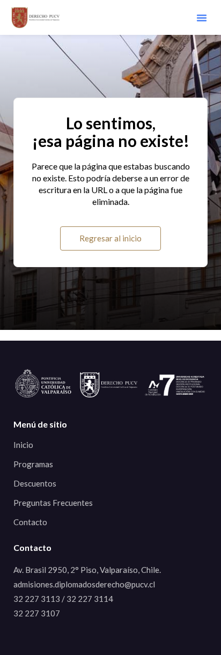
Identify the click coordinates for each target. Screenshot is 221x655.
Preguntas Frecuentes (53, 502)
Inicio (23, 445)
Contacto (30, 522)
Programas (33, 464)
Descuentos (34, 483)
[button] (202, 18)
